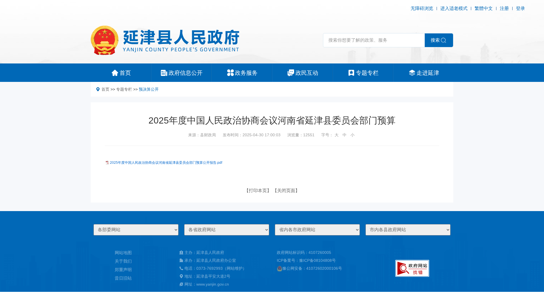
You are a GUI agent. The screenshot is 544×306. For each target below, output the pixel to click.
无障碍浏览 (422, 8)
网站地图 (123, 252)
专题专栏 (124, 89)
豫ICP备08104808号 (317, 260)
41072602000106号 (324, 268)
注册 (504, 8)
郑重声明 (123, 269)
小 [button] (352, 135)
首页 (105, 89)
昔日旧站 (123, 278)
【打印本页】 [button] (257, 190)
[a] (412, 268)
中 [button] (345, 135)
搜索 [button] (435, 40)
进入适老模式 (454, 8)
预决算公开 (149, 89)
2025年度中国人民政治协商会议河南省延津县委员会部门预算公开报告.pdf (166, 163)
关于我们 (123, 261)
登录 (520, 8)
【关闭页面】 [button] (286, 190)
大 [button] (337, 135)
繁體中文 (484, 8)
